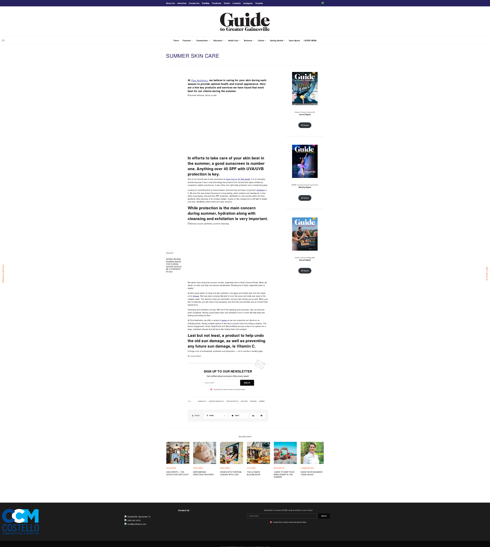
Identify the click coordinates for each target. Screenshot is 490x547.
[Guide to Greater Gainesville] (245, 21)
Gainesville (202, 401)
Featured (171, 468)
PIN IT (229, 123)
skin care (244, 401)
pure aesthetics (232, 401)
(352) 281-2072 (134, 520)
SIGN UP (247, 383)
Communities (307, 468)
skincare (253, 401)
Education (279, 468)
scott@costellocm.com (136, 524)
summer (262, 401)
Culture (251, 468)
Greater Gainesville (216, 401)
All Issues (305, 125)
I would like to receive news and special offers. (229, 389)
